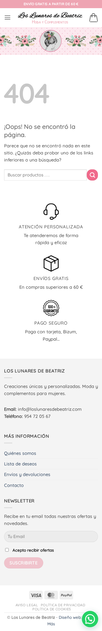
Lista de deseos (20, 464)
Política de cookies (51, 609)
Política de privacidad (63, 605)
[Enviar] (92, 174)
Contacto (14, 485)
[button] (7, 17)
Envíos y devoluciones (27, 474)
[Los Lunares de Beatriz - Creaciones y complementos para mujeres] (50, 17)
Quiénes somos (20, 453)
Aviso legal (27, 605)
